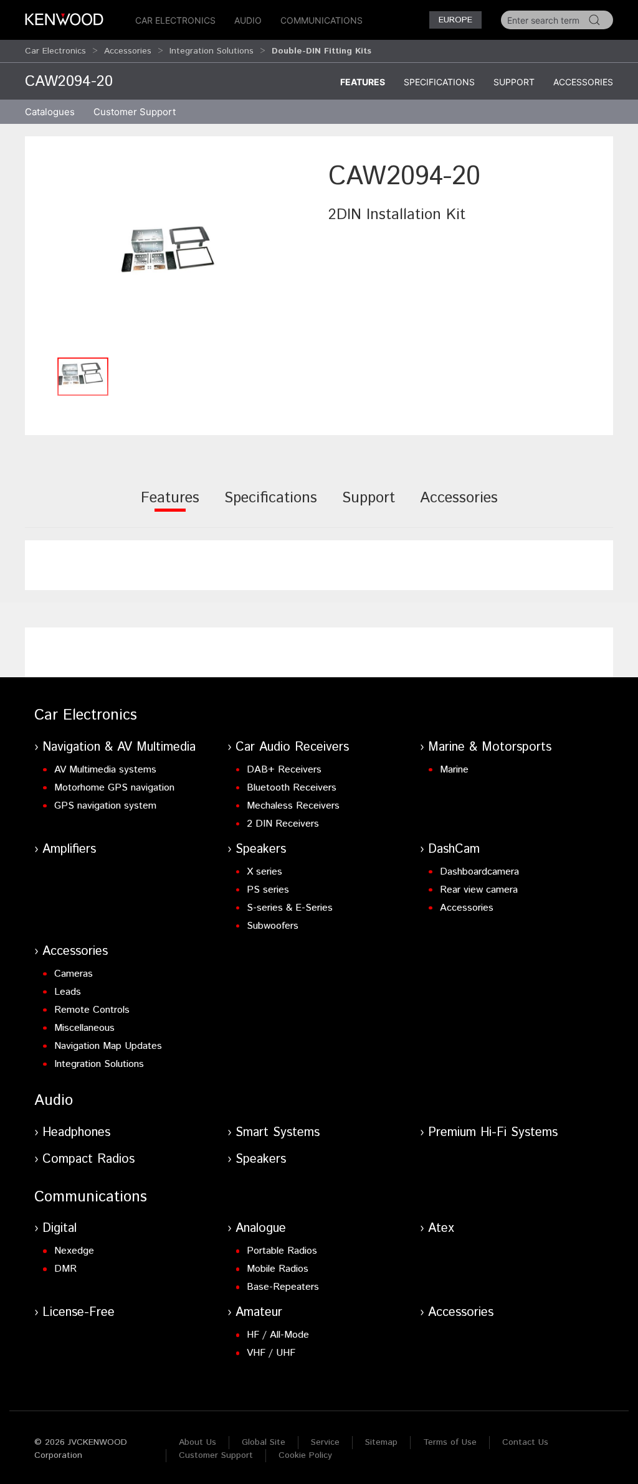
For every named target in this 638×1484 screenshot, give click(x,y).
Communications (321, 20)
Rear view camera (479, 890)
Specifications (439, 82)
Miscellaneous (84, 1028)
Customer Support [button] (134, 112)
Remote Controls (92, 1010)
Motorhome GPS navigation (114, 788)
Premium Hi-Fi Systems (493, 1133)
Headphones (76, 1133)
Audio (248, 20)
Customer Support (216, 1455)
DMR (65, 1269)
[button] (173, 254)
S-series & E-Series (290, 908)
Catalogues (50, 112)
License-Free (78, 1312)
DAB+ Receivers (284, 770)
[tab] (170, 506)
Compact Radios (88, 1159)
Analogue (261, 1228)
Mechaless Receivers (293, 806)
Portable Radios (282, 1251)
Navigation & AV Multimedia (119, 747)
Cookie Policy (305, 1455)
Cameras (73, 974)
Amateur (259, 1312)
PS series (268, 890)
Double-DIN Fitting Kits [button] (321, 51)
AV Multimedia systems (105, 770)
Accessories (127, 51)
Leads (67, 992)
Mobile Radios (277, 1269)
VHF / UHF (271, 1353)
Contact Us (525, 1442)
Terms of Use (450, 1442)
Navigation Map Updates (108, 1046)
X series (264, 872)
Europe (455, 20)
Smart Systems (278, 1133)
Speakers (261, 849)
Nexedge (74, 1251)
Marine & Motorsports (489, 747)
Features (362, 82)
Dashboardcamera (479, 872)
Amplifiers (69, 849)
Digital (59, 1228)
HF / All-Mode (278, 1335)
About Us (197, 1442)
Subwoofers (272, 926)
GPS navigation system (105, 806)
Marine (454, 770)
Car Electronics (175, 20)
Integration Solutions (211, 51)
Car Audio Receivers (292, 747)
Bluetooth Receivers (291, 788)
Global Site (263, 1442)
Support (514, 82)
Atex (441, 1228)
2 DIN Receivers (283, 824)
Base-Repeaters (283, 1287)
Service (325, 1442)
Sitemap (381, 1442)
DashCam (454, 849)
